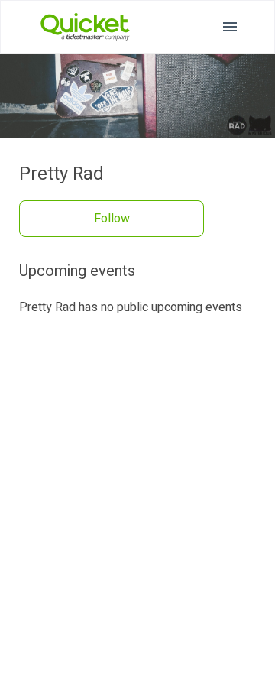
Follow (112, 218)
